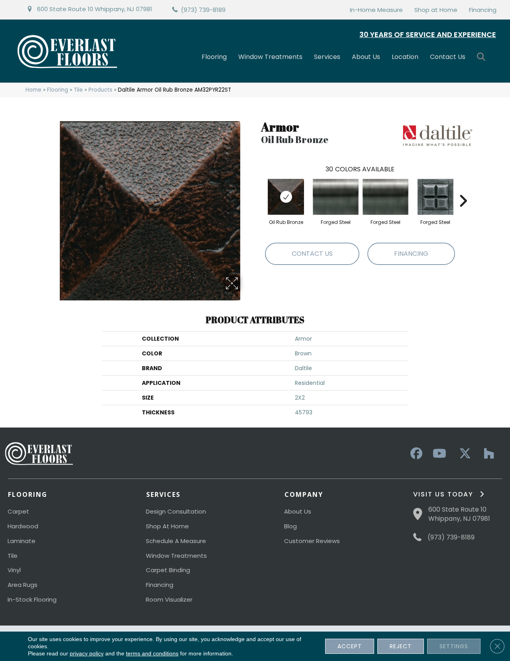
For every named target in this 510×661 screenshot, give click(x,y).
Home (33, 90)
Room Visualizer (169, 599)
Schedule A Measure (176, 541)
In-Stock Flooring (32, 599)
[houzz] (486, 453)
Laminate (21, 541)
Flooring (214, 56)
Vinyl (14, 570)
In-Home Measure (376, 10)
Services (327, 56)
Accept (349, 646)
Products (100, 90)
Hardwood (23, 526)
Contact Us (447, 56)
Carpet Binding (168, 570)
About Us (366, 56)
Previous (257, 189)
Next (463, 189)
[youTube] (439, 453)
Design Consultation (176, 511)
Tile (78, 90)
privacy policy (87, 653)
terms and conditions (152, 653)
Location (405, 56)
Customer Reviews (312, 541)
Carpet (18, 511)
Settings (453, 646)
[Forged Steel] (336, 197)
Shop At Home (167, 526)
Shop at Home (435, 10)
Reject (401, 646)
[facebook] (415, 453)
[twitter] (463, 453)
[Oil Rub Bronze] (286, 197)
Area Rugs (22, 585)
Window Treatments (270, 56)
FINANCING (411, 253)
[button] (482, 57)
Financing (482, 10)
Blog (290, 526)
